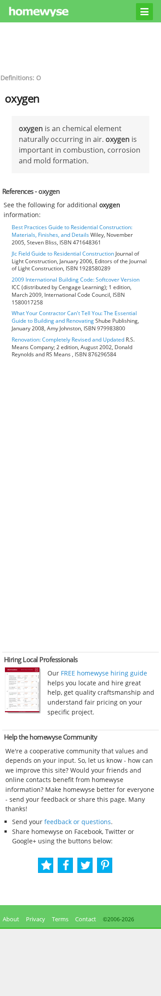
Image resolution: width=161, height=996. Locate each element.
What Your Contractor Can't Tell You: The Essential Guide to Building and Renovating (74, 317)
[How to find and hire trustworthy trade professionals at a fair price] (23, 711)
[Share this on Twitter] (85, 865)
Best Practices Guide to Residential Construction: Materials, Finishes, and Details (72, 231)
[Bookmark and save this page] (46, 865)
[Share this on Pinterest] (105, 865)
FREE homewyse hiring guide (103, 673)
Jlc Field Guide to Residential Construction (63, 253)
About (9, 919)
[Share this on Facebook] (66, 865)
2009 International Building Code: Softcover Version (76, 279)
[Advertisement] (80, 47)
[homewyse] (80, 12)
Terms (60, 919)
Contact (85, 919)
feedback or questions (77, 821)
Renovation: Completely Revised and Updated (68, 339)
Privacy (35, 919)
